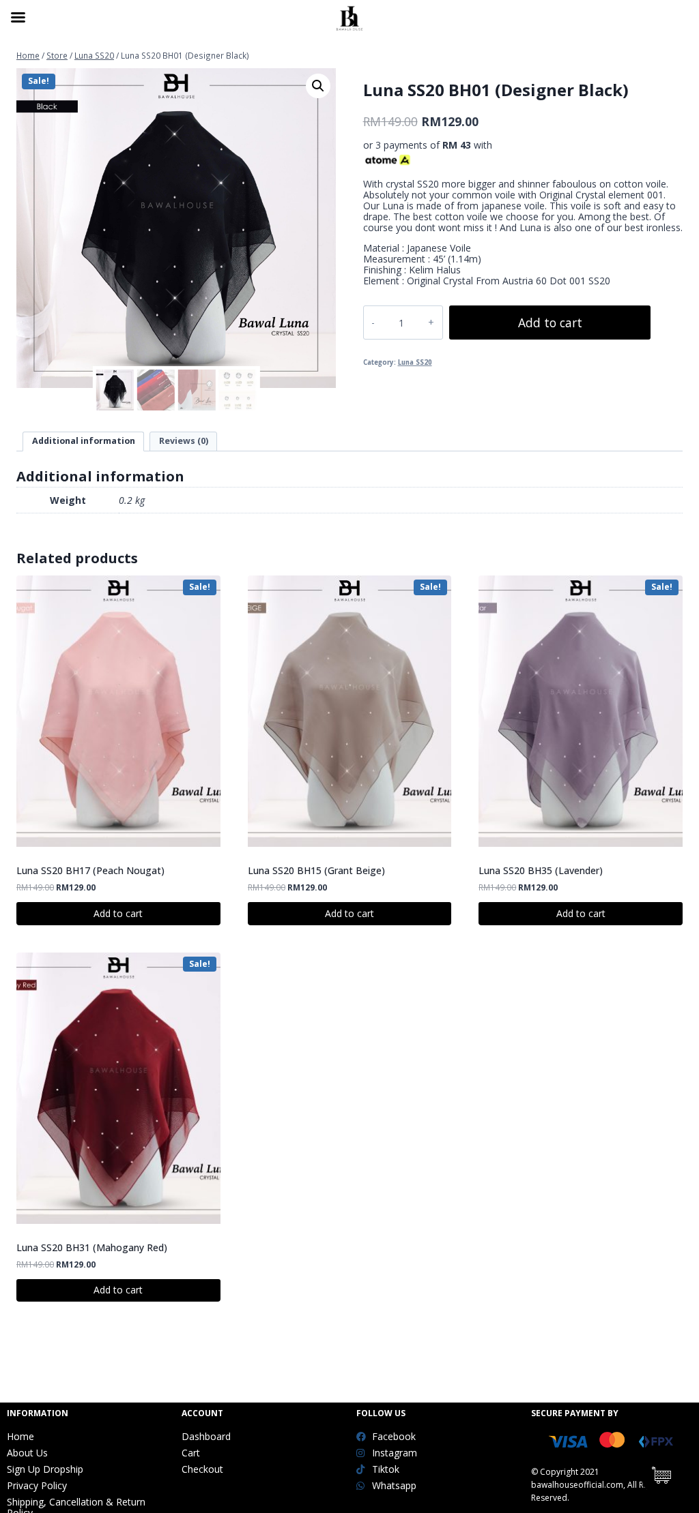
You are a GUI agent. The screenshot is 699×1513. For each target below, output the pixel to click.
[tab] (83, 441)
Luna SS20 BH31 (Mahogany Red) (91, 1247)
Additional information (83, 441)
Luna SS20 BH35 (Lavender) (541, 870)
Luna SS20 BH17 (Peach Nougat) (90, 870)
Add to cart (550, 322)
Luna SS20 (415, 362)
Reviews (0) (183, 441)
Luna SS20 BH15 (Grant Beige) (316, 870)
